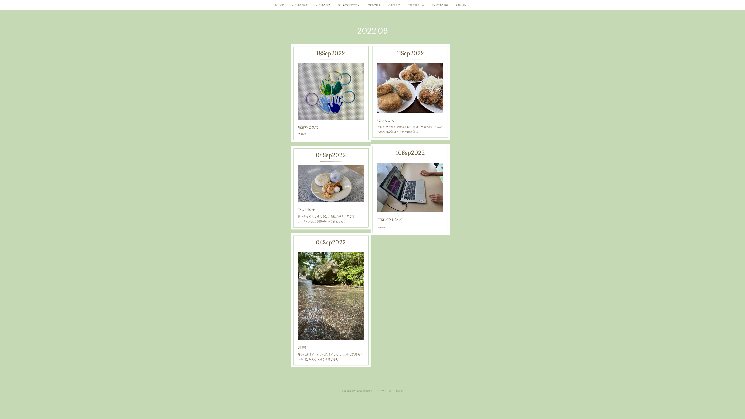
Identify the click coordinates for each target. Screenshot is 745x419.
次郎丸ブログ (374, 4)
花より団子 (306, 209)
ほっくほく (386, 119)
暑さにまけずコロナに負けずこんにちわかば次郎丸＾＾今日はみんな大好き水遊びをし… (330, 356)
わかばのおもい (300, 4)
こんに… (382, 226)
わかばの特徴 (323, 4)
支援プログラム (416, 4)
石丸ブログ (394, 4)
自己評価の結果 (440, 4)
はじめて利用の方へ (348, 4)
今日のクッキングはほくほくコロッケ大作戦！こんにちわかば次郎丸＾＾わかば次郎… (410, 129)
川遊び (303, 347)
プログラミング (389, 219)
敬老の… (303, 134)
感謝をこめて (308, 126)
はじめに (279, 4)
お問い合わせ (463, 4)
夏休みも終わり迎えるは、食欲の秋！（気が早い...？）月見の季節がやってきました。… (326, 218)
